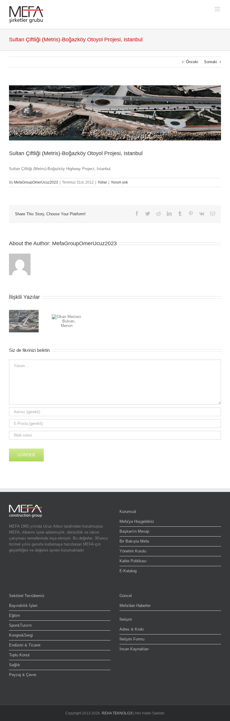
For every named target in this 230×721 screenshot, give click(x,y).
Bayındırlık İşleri (23, 605)
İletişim (125, 619)
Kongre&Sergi (21, 635)
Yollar (102, 182)
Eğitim (14, 615)
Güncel (125, 595)
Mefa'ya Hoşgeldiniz (136, 521)
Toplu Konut (19, 655)
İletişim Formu (131, 639)
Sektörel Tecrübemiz (27, 595)
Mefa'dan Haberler (135, 605)
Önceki (192, 62)
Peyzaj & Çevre (22, 674)
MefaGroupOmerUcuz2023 (36, 182)
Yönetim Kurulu (132, 551)
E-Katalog (128, 571)
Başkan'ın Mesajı (134, 531)
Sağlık (14, 665)
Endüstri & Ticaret (24, 645)
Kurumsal (127, 511)
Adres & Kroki (131, 629)
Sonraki (210, 62)
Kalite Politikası (133, 561)
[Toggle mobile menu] (218, 9)
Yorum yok (119, 182)
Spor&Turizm (20, 625)
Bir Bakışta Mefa (134, 541)
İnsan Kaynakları (134, 649)
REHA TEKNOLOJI (117, 713)
